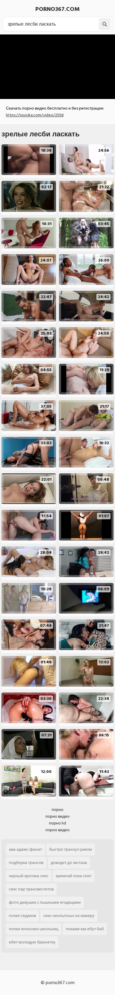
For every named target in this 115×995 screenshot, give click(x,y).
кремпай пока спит (73, 875)
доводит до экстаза (69, 862)
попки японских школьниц (33, 928)
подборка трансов (26, 862)
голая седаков (22, 915)
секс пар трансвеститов (31, 889)
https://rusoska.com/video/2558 (35, 115)
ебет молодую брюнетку (32, 942)
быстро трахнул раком (70, 849)
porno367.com (57, 9)
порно (57, 809)
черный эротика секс (28, 875)
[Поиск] (105, 24)
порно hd (57, 823)
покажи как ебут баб (85, 928)
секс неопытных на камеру (68, 915)
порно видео (57, 816)
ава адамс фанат (25, 849)
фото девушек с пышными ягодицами (45, 902)
